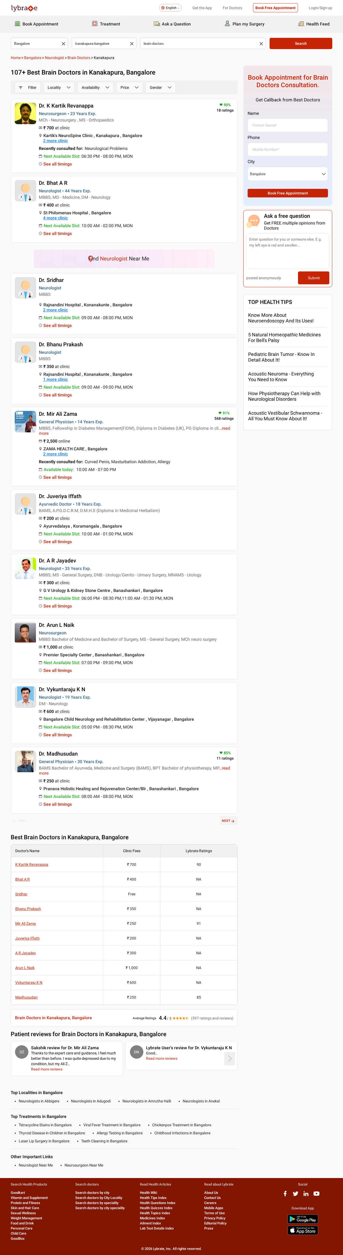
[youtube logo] (316, 1196)
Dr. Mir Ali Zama (58, 414)
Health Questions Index (158, 1203)
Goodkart (18, 1193)
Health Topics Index (155, 1213)
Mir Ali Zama (25, 923)
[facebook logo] (285, 1196)
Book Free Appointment (275, 8)
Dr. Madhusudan (58, 753)
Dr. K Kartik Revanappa (66, 105)
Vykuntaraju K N (28, 982)
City (251, 161)
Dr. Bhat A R (53, 183)
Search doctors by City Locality (98, 1198)
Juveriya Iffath (27, 938)
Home (16, 58)
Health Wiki (148, 1193)
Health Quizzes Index (156, 1208)
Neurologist (54, 58)
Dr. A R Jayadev (57, 560)
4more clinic (55, 217)
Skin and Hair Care (25, 1208)
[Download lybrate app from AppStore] (302, 1234)
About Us (211, 1193)
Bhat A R (22, 879)
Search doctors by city (92, 1193)
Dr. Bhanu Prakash (61, 344)
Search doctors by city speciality (100, 1208)
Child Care (18, 1233)
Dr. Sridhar (51, 280)
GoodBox (18, 1238)
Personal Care (21, 1228)
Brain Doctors (79, 58)
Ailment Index (150, 1223)
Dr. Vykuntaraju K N (62, 689)
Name (253, 113)
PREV (22, 821)
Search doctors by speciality (96, 1203)
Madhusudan (26, 997)
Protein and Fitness (25, 1203)
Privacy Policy (214, 1218)
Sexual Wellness (23, 1213)
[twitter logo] (295, 1196)
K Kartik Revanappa (31, 864)
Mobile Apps (213, 1208)
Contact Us (212, 1198)
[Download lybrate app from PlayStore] (302, 1223)
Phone (254, 137)
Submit (314, 278)
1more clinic (55, 379)
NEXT (226, 821)
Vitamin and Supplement (29, 1198)
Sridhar (21, 894)
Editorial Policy (215, 1223)
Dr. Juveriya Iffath (60, 496)
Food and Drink (22, 1223)
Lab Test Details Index (157, 1228)
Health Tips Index (153, 1198)
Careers (210, 1203)
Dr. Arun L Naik (56, 625)
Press (208, 1228)
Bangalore (32, 58)
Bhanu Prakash (28, 909)
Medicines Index (152, 1218)
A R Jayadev (25, 953)
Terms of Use (214, 1213)
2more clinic (55, 140)
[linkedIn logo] (306, 1196)
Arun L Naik (25, 968)
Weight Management (26, 1218)
